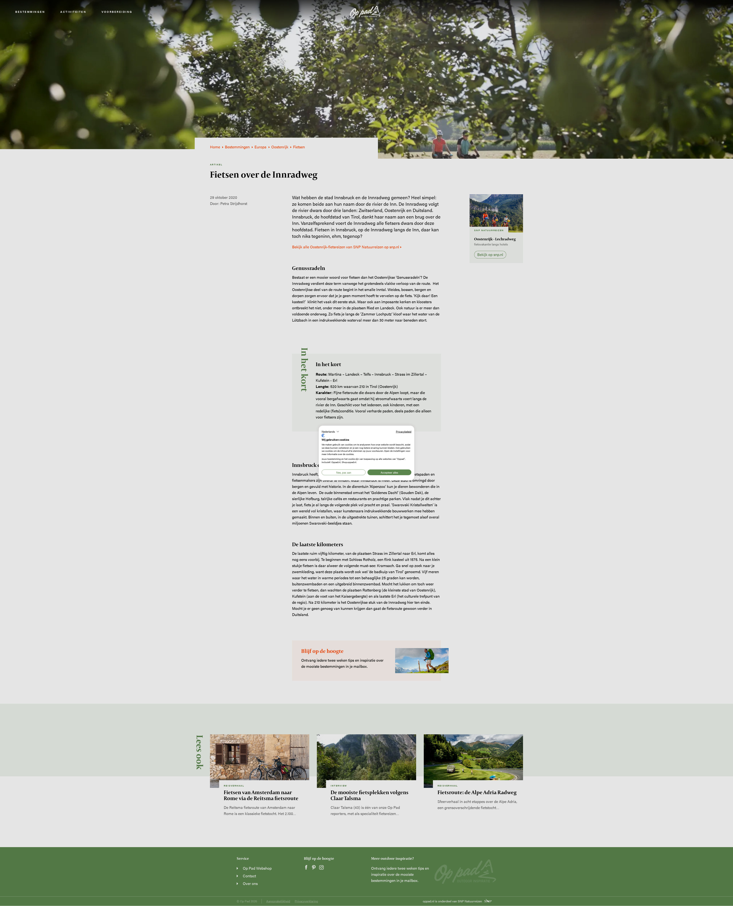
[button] (330, 431)
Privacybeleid (403, 431)
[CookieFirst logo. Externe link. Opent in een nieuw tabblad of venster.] (323, 435)
